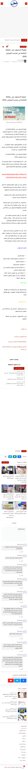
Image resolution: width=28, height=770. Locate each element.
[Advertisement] (14, 23)
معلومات (23, 755)
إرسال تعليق (21, 529)
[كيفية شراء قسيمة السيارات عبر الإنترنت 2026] (22, 704)
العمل (23, 736)
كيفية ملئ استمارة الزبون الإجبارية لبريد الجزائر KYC (11, 710)
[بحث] (2, 3)
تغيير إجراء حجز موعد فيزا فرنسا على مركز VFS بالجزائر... (8, 497)
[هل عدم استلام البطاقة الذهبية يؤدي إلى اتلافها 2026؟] (22, 717)
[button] (19, 456)
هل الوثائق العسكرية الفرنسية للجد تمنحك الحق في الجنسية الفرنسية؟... (20, 479)
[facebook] (23, 680)
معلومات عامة (21, 757)
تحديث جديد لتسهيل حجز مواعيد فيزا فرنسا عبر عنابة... (20, 497)
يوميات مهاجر (7, 767)
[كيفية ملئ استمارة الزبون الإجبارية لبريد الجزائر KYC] (22, 710)
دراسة (23, 738)
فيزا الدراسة (22, 744)
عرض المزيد (5, 462)
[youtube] (11, 680)
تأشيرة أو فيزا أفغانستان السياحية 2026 (12, 40)
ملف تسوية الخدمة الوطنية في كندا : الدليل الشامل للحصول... (10, 696)
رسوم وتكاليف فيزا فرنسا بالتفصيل (15, 379)
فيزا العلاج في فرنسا (20, 336)
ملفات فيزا (22, 760)
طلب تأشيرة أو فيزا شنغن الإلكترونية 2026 (20, 512)
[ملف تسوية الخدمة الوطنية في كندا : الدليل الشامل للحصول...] (22, 695)
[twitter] (17, 680)
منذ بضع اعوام (19, 381)
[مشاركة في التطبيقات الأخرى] (5, 456)
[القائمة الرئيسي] (26, 3)
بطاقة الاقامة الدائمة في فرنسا (17, 342)
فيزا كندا (23, 752)
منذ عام (11, 474)
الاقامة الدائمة (21, 733)
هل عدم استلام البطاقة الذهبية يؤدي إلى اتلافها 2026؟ (10, 717)
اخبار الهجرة (22, 730)
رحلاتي (23, 741)
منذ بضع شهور (19, 371)
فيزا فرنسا (23, 46)
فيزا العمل (22, 746)
